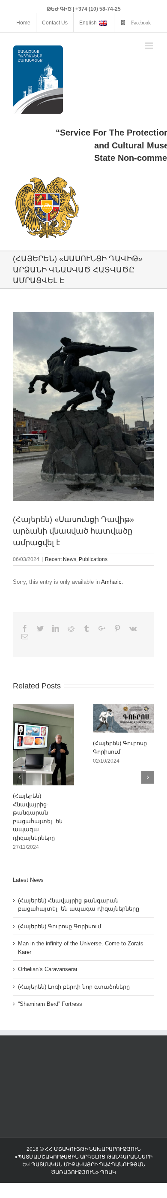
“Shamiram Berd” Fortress (50, 1004)
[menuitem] (23, 22)
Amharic (111, 582)
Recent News (60, 559)
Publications (93, 559)
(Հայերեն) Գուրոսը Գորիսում (59, 926)
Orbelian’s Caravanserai (47, 969)
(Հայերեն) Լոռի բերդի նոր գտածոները (74, 987)
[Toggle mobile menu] (149, 45)
